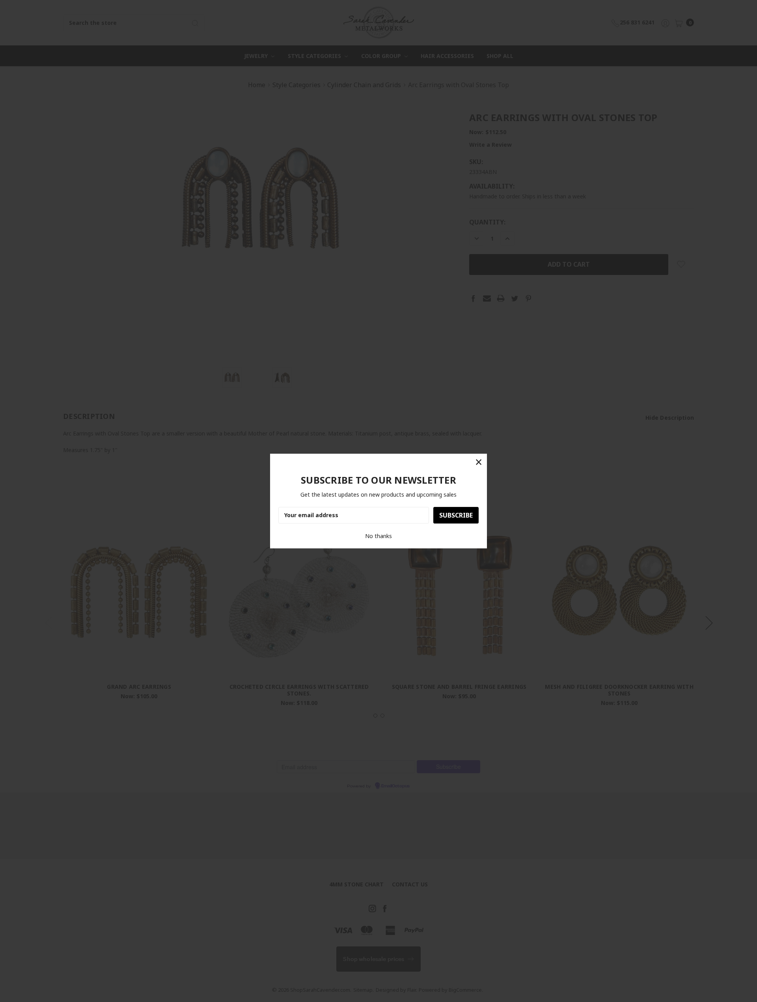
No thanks (378, 536)
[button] (478, 462)
